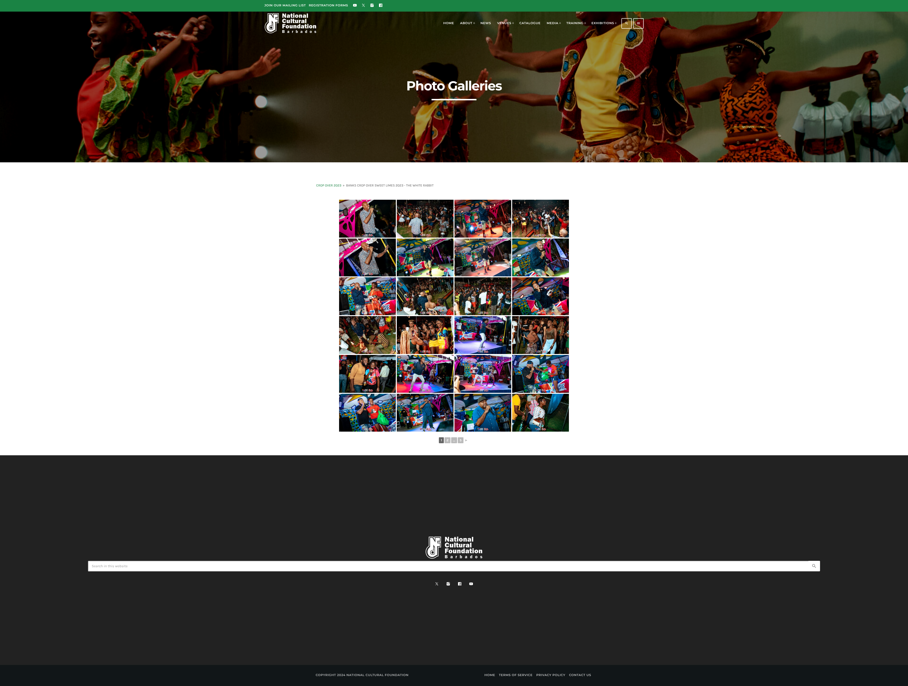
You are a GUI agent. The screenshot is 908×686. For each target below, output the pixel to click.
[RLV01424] (425, 257)
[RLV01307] (482, 335)
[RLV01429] (482, 257)
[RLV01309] (540, 335)
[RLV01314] (367, 374)
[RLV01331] (540, 413)
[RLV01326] (425, 413)
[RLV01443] (425, 335)
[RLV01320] (482, 374)
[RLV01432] (540, 296)
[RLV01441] (367, 335)
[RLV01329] (482, 413)
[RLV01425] (482, 219)
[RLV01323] (540, 374)
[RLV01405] (367, 219)
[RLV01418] (540, 219)
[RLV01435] (367, 296)
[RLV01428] (540, 257)
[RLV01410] (425, 219)
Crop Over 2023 (328, 185)
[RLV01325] (367, 413)
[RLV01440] (482, 296)
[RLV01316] (425, 374)
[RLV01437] (425, 296)
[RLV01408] (367, 257)
